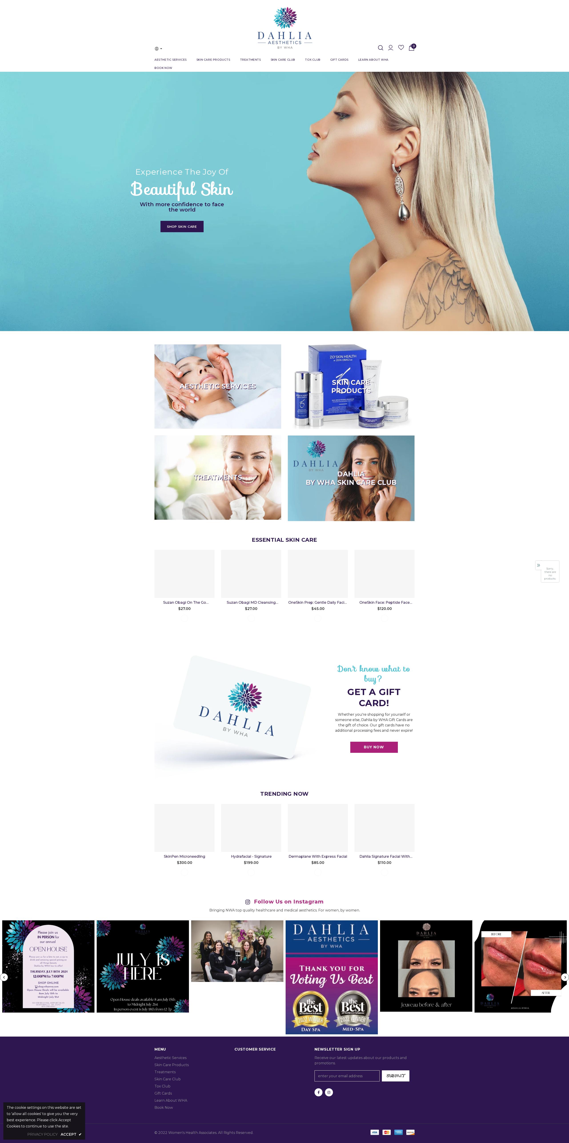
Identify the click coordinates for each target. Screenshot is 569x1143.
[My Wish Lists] (401, 49)
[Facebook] (319, 1092)
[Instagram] (329, 1092)
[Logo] (284, 28)
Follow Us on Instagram (289, 901)
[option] (284, 197)
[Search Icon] (380, 47)
